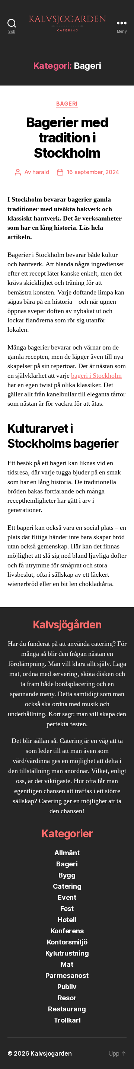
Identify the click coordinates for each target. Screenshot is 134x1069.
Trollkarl (67, 1020)
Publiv (67, 987)
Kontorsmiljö (67, 942)
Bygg (67, 875)
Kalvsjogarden (51, 1053)
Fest (67, 908)
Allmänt (66, 853)
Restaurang (67, 1009)
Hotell (67, 920)
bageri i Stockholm (96, 375)
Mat (67, 964)
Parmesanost (66, 975)
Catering (67, 886)
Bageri (66, 103)
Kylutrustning (67, 953)
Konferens (67, 931)
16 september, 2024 (93, 172)
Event (67, 897)
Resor (67, 998)
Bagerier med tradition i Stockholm (67, 137)
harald (40, 172)
